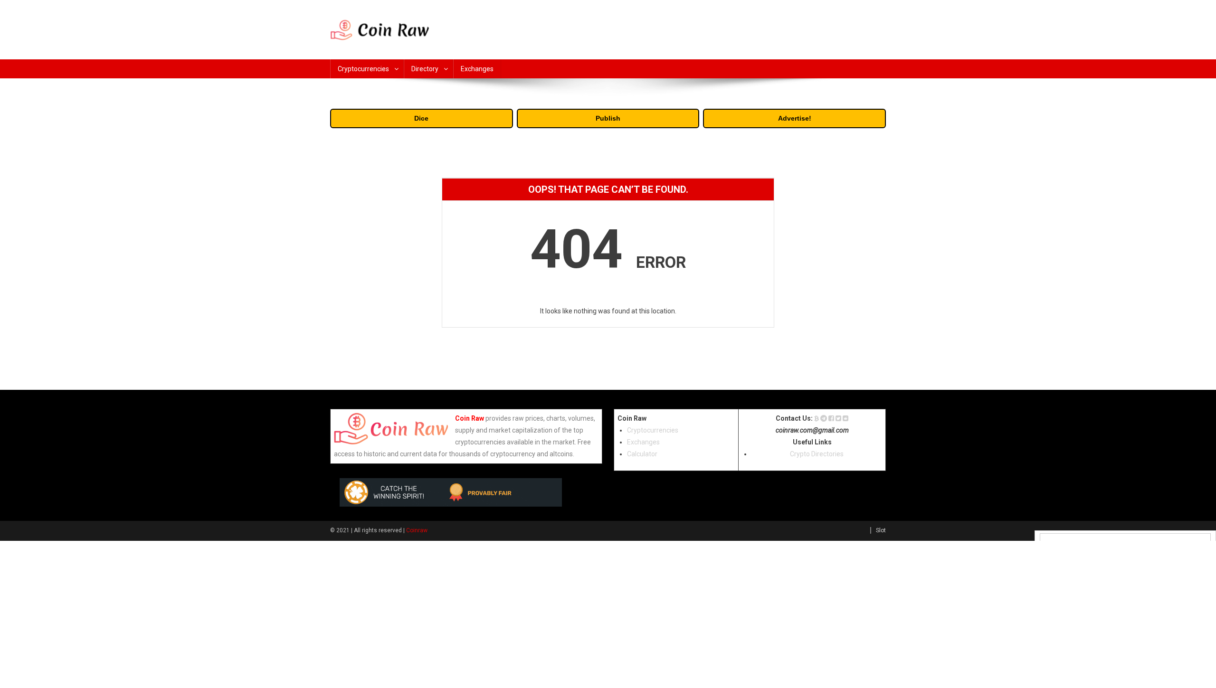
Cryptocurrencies (363, 69)
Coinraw (417, 530)
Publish (608, 118)
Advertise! (794, 118)
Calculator (642, 454)
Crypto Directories (817, 454)
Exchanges (477, 69)
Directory (424, 69)
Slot (881, 530)
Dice (421, 118)
